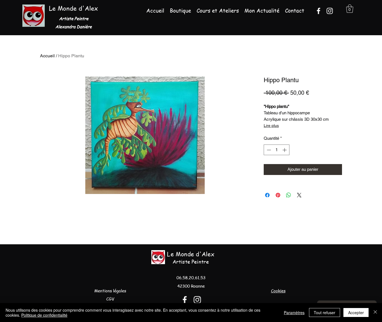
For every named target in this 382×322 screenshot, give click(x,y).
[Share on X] (299, 195)
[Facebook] (318, 11)
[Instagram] (330, 11)
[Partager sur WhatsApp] (288, 195)
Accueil (47, 55)
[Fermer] (375, 312)
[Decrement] (268, 150)
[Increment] (285, 150)
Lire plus (271, 125)
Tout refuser (324, 312)
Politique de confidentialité (44, 315)
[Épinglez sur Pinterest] (278, 195)
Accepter (356, 312)
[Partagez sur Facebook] (267, 195)
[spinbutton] (276, 150)
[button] (349, 8)
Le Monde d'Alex (73, 8)
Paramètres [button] (294, 312)
